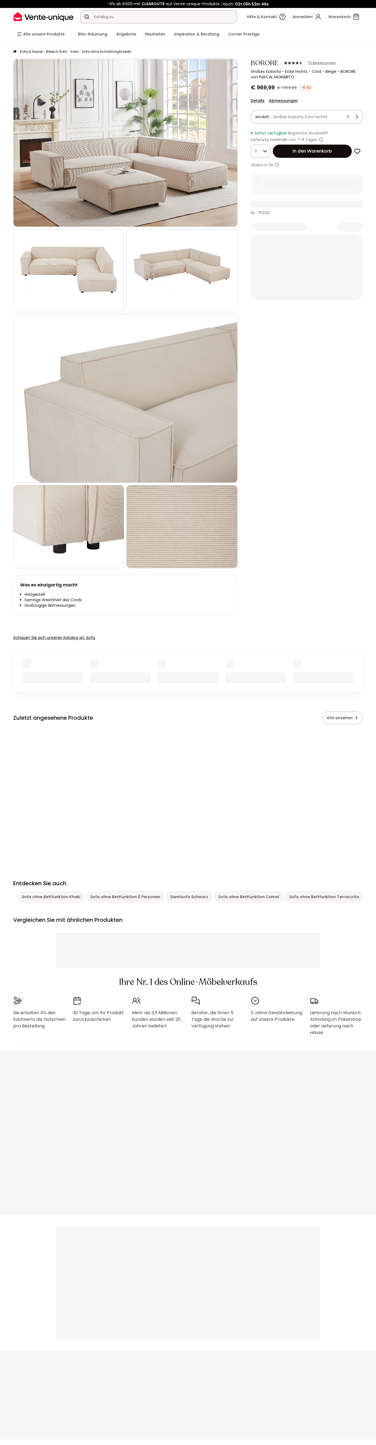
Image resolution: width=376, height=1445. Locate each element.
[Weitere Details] (277, 165)
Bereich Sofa (56, 51)
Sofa (74, 51)
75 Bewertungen (321, 63)
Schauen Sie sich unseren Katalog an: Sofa (54, 637)
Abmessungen (283, 100)
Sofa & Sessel (31, 51)
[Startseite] (15, 52)
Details (258, 100)
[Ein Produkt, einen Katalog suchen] (87, 17)
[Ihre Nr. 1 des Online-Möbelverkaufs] (43, 16)
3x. (271, 165)
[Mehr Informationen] (321, 139)
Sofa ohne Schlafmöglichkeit (106, 51)
